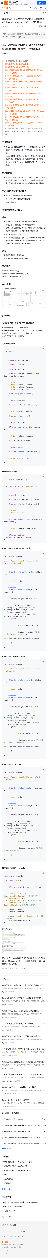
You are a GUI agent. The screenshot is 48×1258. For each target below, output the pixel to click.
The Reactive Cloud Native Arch (13, 1206)
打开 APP (41, 3)
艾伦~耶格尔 (5, 1017)
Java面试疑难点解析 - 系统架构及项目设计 (17, 1170)
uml (17, 968)
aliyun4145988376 (7, 1081)
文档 (3, 1236)
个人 (44, 13)
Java (11, 968)
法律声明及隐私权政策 (9, 1244)
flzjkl (3, 1030)
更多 (3, 1189)
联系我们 (24, 1231)
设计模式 (24, 968)
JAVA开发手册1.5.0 (8, 1211)
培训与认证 (23, 1236)
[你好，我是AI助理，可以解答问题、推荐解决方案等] (35, 8)
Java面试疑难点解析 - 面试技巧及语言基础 (17, 1162)
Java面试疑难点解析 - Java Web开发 (15, 1166)
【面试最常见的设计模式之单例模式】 (17, 64)
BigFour (4, 992)
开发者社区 (9, 1236)
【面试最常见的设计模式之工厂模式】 (17, 67)
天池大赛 (16, 1236)
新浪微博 (12, 1225)
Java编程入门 (6, 1174)
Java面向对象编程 (8, 1179)
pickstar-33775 (6, 1055)
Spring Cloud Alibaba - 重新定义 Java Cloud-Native (20, 1202)
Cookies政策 (20, 1244)
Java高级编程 (6, 1183)
